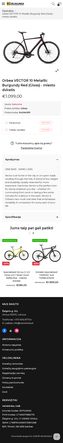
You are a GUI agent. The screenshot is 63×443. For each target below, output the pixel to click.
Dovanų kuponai (11, 377)
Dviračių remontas (12, 363)
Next (33, 233)
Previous (30, 233)
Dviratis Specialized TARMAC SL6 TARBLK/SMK (46, 275)
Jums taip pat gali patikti (31, 228)
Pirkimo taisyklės (11, 345)
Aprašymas (12, 159)
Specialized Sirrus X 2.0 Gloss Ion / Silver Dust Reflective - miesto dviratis (16, 276)
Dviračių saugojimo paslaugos (19, 368)
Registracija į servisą (13, 373)
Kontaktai (7, 387)
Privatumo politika (12, 349)
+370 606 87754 (23, 319)
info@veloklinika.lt (23, 323)
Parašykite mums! (31, 148)
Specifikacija (13, 216)
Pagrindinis (7, 10)
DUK (4, 391)
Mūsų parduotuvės (13, 382)
